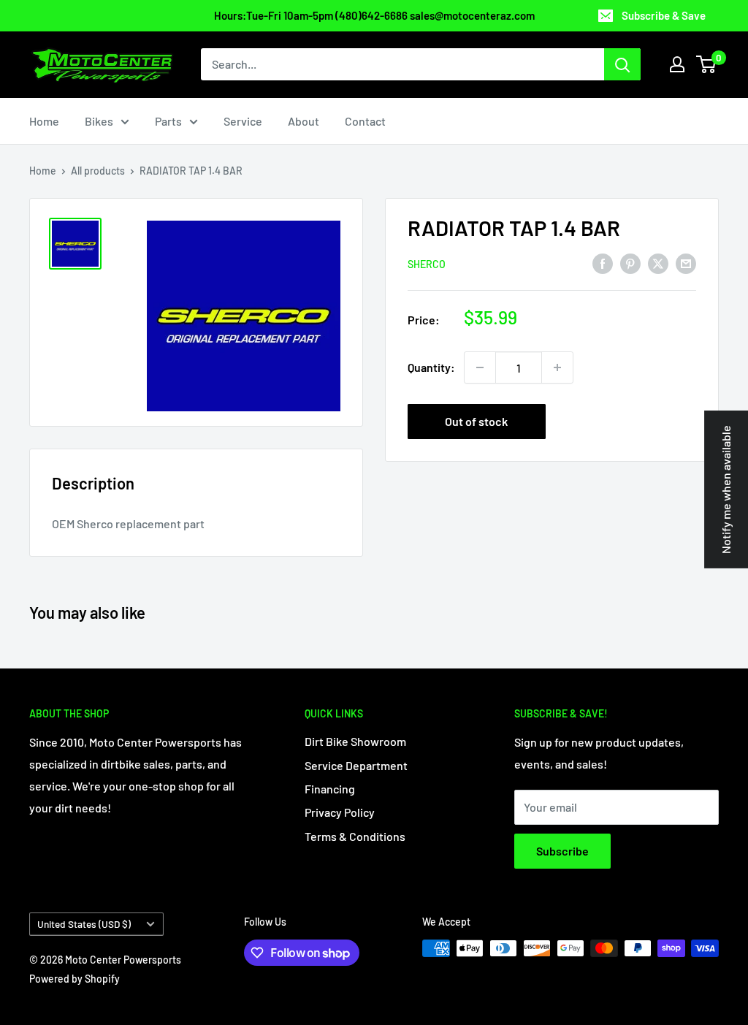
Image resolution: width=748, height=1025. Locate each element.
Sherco (427, 264)
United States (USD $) (84, 924)
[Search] (622, 64)
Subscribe (562, 851)
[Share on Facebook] (602, 262)
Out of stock (476, 421)
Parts (168, 121)
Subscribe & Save (664, 15)
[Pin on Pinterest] (630, 262)
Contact (365, 121)
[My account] (677, 64)
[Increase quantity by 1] (557, 367)
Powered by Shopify (74, 978)
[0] (707, 64)
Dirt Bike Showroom (355, 741)
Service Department (356, 765)
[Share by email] (686, 262)
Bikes (99, 121)
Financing (330, 789)
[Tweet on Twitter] (658, 262)
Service (243, 121)
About (303, 121)
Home (44, 121)
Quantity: (431, 367)
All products (98, 170)
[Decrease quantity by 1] (480, 367)
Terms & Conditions (355, 836)
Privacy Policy (340, 812)
